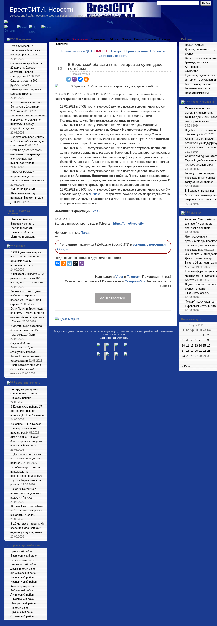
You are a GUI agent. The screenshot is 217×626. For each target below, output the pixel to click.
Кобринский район (21, 590)
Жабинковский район (23, 573)
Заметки (196, 212)
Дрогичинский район (23, 568)
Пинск (94, 194)
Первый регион (136, 51)
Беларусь (62, 39)
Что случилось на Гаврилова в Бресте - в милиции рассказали (25, 50)
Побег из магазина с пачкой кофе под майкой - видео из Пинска (27, 493)
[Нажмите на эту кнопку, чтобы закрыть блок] (44, 39)
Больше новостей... (113, 298)
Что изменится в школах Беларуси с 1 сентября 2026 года (26, 107)
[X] (75, 263)
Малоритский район (23, 603)
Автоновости (193, 66)
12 (191, 345)
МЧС (96, 211)
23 (208, 350)
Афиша (114, 39)
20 (196, 350)
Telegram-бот (135, 281)
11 (187, 345)
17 (183, 350)
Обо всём (157, 51)
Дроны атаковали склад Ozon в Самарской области (25, 369)
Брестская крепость (198, 84)
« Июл (186, 366)
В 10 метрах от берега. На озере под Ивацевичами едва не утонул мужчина (27, 528)
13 (196, 345)
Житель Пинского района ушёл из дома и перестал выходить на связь (26, 511)
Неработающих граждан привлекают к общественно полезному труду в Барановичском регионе (26, 476)
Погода (126, 39)
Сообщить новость (113, 55)
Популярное (23, 39)
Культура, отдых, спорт (200, 75)
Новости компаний (197, 92)
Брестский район (21, 551)
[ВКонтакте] (80, 79)
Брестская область (28, 382)
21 (200, 350)
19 (191, 350)
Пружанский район (22, 612)
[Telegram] (68, 79)
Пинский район (19, 607)
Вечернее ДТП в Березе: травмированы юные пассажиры (26, 428)
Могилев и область (22, 236)
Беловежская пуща (197, 88)
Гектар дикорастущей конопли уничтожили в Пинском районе (24, 393)
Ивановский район (22, 577)
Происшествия (81, 74)
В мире (20, 245)
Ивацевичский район (23, 581)
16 (208, 345)
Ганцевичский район (23, 564)
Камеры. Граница (145, 39)
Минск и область (21, 219)
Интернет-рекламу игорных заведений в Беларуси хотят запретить (27, 176)
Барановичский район (24, 555)
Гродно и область (21, 227)
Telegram (133, 276)
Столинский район (22, 616)
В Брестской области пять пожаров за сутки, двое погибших (115, 66)
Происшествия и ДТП (76, 51)
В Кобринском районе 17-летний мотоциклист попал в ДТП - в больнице (27, 411)
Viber (119, 276)
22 (204, 350)
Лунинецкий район (22, 594)
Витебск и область (22, 223)
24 (183, 356)
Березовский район (22, 560)
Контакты (62, 44)
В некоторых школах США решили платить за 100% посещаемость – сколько (27, 278)
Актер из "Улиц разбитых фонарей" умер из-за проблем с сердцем (201, 223)
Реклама (164, 39)
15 (204, 345)
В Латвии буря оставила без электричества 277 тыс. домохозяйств (26, 330)
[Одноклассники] (86, 79)
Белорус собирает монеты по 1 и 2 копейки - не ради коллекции (27, 141)
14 (200, 345)
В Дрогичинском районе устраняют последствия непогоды (25, 458)
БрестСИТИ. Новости (41, 9)
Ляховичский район (22, 599)
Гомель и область (21, 232)
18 (187, 350)
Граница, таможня (196, 62)
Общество (191, 71)
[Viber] (74, 79)
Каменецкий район (22, 586)
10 (183, 345)
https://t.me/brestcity (128, 223)
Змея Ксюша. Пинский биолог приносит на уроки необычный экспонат (26, 441)
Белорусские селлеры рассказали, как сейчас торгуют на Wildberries (200, 178)
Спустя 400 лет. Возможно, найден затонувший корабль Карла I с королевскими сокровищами (25, 352)
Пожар (85, 232)
